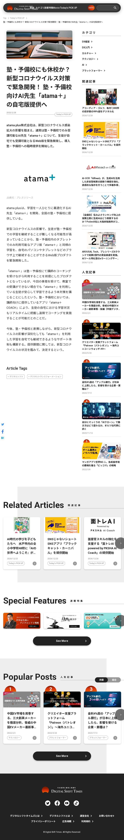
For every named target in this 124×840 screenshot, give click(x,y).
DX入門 (86, 47)
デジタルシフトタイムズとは (25, 816)
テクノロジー (88, 59)
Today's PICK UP (63, 114)
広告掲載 (66, 821)
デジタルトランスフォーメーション (45, 377)
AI (83, 65)
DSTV (91, 8)
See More (62, 640)
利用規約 (85, 821)
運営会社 (84, 816)
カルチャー (87, 53)
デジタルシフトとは (60, 816)
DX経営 (86, 41)
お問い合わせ (106, 816)
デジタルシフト (16, 377)
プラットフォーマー (92, 70)
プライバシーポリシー (42, 821)
